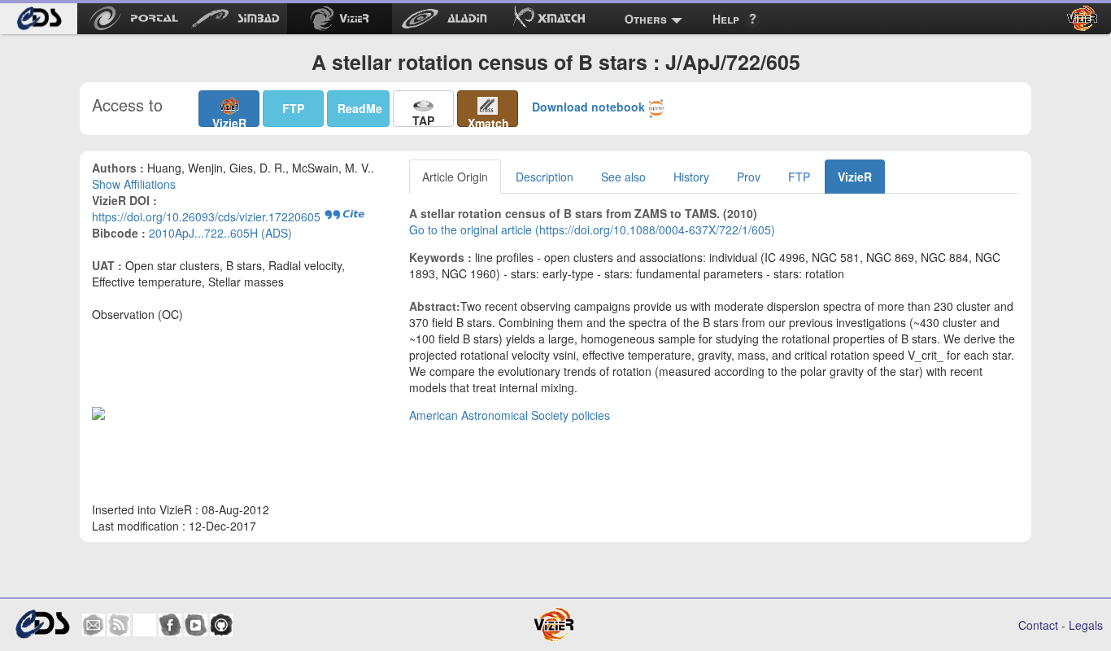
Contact (1038, 625)
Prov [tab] (748, 176)
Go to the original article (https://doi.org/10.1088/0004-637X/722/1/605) (592, 229)
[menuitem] (38, 18)
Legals (1086, 625)
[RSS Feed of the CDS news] (118, 625)
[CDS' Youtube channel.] (196, 625)
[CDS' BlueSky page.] (144, 625)
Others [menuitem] (646, 19)
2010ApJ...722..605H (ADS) (220, 233)
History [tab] (691, 176)
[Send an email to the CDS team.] (93, 625)
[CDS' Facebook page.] (170, 625)
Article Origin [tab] (455, 176)
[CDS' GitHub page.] (221, 625)
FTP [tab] (799, 176)
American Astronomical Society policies (509, 415)
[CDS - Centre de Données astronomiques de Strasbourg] (42, 624)
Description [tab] (544, 176)
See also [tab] (623, 176)
